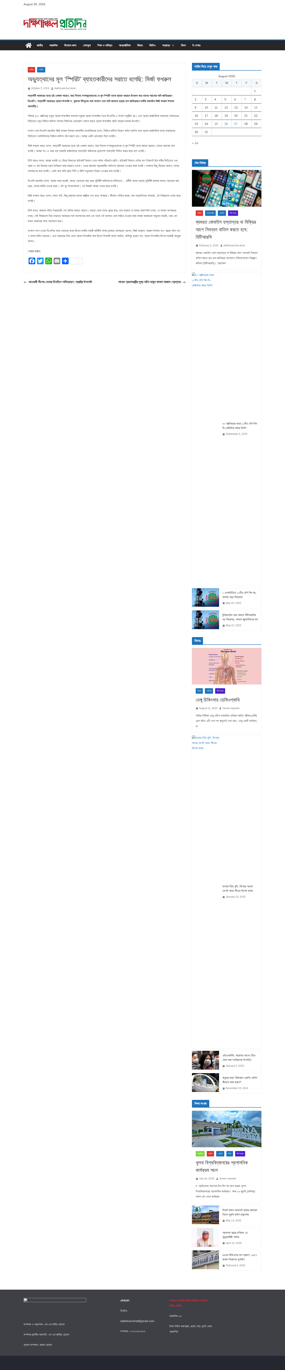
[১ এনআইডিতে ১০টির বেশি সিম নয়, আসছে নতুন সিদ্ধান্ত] (205, 598)
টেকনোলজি (210, 213)
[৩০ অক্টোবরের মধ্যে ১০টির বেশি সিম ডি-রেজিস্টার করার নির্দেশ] (205, 429)
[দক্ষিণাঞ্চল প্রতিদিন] (29, 45)
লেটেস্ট (41, 69)
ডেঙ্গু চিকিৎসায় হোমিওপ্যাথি (218, 700)
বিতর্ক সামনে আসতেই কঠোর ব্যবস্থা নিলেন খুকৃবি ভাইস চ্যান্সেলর (239, 1212)
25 (216, 123)
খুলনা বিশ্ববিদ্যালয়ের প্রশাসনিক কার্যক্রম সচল (222, 1166)
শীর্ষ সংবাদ (233, 213)
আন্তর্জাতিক (125, 45)
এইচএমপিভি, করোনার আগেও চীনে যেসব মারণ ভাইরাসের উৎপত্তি (238, 1057)
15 (255, 107)
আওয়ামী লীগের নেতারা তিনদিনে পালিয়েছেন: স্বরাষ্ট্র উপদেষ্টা (60, 282)
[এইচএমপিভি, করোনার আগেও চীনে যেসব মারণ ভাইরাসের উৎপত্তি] (205, 1061)
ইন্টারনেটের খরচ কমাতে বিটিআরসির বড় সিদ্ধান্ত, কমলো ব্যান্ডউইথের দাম (240, 617)
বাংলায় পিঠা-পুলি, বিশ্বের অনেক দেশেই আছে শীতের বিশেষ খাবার (237, 888)
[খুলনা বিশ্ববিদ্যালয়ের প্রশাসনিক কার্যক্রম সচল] (226, 1129)
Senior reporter (231, 708)
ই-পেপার (196, 45)
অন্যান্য (166, 45)
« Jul (195, 143)
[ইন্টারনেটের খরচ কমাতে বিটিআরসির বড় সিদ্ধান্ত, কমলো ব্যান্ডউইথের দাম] (205, 620)
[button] (172, 45)
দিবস (183, 45)
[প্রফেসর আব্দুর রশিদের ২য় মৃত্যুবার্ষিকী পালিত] (205, 1238)
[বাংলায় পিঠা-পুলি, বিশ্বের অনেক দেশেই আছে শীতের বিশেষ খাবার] (205, 891)
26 (226, 123)
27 (236, 123)
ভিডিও (152, 45)
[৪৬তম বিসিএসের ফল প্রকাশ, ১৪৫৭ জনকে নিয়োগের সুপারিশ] (205, 1260)
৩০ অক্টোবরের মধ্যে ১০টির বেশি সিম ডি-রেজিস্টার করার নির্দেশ (239, 426)
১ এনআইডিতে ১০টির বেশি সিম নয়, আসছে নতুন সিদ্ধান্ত (239, 595)
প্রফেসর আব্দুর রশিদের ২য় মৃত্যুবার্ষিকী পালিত (234, 1235)
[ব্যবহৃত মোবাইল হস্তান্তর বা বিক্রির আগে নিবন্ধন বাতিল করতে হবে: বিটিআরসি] (226, 188)
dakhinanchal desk (65, 88)
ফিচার (140, 45)
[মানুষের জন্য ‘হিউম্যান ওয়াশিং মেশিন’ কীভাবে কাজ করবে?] (205, 1083)
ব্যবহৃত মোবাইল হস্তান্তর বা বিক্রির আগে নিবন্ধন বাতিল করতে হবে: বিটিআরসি (226, 229)
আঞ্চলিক (53, 45)
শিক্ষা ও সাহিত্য (104, 45)
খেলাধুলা (87, 45)
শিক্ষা (229, 1153)
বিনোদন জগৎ (70, 45)
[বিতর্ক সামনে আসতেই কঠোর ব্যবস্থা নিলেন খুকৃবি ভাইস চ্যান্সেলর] (205, 1216)
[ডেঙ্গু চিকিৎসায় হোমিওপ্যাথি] (226, 666)
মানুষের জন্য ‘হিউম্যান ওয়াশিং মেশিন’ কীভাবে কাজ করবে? (239, 1080)
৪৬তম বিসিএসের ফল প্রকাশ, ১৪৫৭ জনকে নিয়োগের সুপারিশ (239, 1257)
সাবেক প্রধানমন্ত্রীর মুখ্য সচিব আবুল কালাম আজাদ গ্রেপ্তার (149, 282)
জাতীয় (40, 45)
